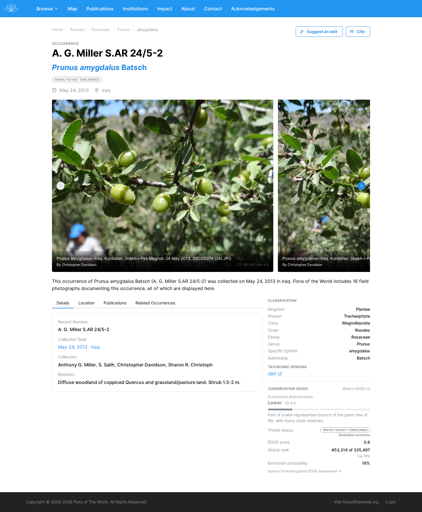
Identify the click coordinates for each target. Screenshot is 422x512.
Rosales (77, 29)
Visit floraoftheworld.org (356, 501)
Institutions (135, 8)
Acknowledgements (253, 8)
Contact (213, 8)
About (188, 8)
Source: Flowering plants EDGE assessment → (304, 471)
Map (72, 8)
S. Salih (106, 365)
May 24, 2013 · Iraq (79, 347)
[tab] (63, 303)
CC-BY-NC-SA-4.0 (253, 264)
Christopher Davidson (79, 264)
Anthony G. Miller (77, 365)
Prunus (123, 29)
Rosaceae (101, 29)
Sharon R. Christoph (190, 365)
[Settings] (61, 186)
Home (57, 29)
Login (391, 501)
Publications (100, 8)
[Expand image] (264, 108)
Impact (164, 8)
